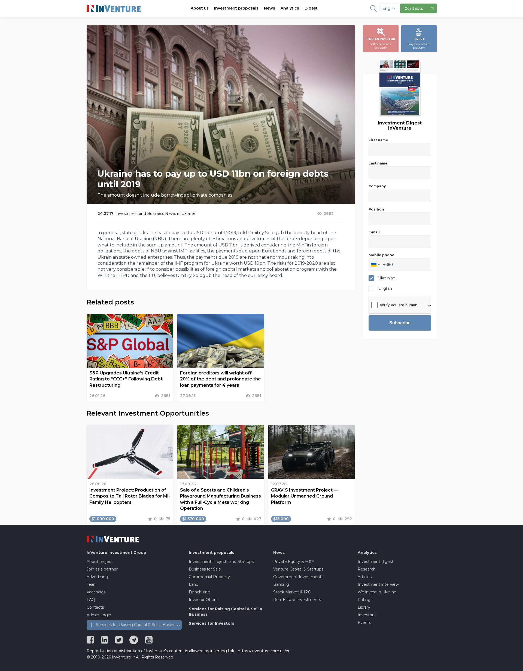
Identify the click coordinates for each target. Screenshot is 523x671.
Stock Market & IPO (292, 592)
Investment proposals (236, 8)
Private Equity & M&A (293, 561)
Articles (365, 576)
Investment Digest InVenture (400, 125)
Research (367, 569)
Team (92, 584)
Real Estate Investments (297, 599)
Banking (281, 584)
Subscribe (400, 323)
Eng (386, 8)
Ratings (365, 599)
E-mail (374, 232)
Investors (366, 614)
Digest (311, 8)
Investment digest (375, 561)
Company (377, 186)
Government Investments (298, 576)
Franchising (199, 592)
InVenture (116, 552)
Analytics (290, 8)
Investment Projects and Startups (221, 561)
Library (364, 607)
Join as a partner (102, 569)
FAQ (91, 599)
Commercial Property (209, 576)
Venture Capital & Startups (298, 569)
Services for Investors (211, 623)
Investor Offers (203, 599)
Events (364, 622)
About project (100, 561)
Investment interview (378, 584)
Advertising (97, 576)
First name (378, 140)
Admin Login (99, 614)
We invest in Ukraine (377, 592)
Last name (378, 163)
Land (193, 584)
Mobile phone (381, 255)
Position (376, 209)
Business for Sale (205, 569)
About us (200, 8)
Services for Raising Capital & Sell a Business (138, 624)
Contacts (95, 607)
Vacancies (96, 592)
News (269, 8)
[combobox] (375, 265)
